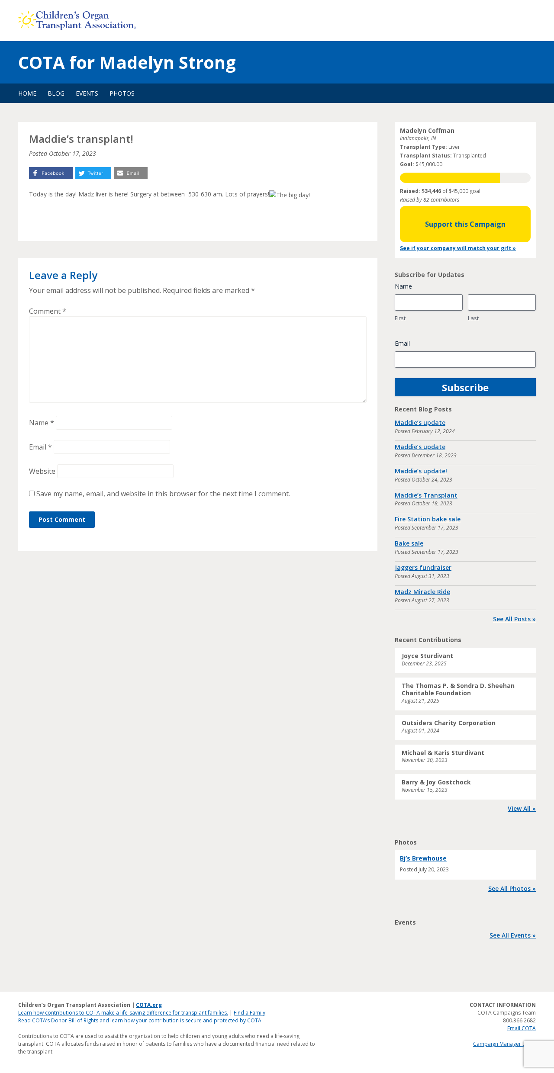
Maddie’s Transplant (426, 495)
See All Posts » (514, 619)
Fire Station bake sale (428, 519)
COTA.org (149, 1005)
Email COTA (521, 1028)
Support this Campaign (465, 224)
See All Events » (513, 935)
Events (87, 93)
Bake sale (409, 543)
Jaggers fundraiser (423, 567)
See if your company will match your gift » (458, 248)
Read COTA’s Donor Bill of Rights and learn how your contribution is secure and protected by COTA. (140, 1020)
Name (41, 422)
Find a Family (249, 1012)
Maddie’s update (420, 422)
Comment (47, 311)
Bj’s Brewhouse (423, 858)
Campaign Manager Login (504, 1043)
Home (27, 93)
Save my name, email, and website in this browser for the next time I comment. (163, 493)
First (400, 318)
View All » (522, 808)
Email (40, 447)
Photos (122, 93)
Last (473, 318)
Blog (56, 93)
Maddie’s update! (421, 471)
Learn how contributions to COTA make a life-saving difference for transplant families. (123, 1012)
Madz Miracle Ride (422, 592)
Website (42, 471)
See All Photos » (512, 888)
